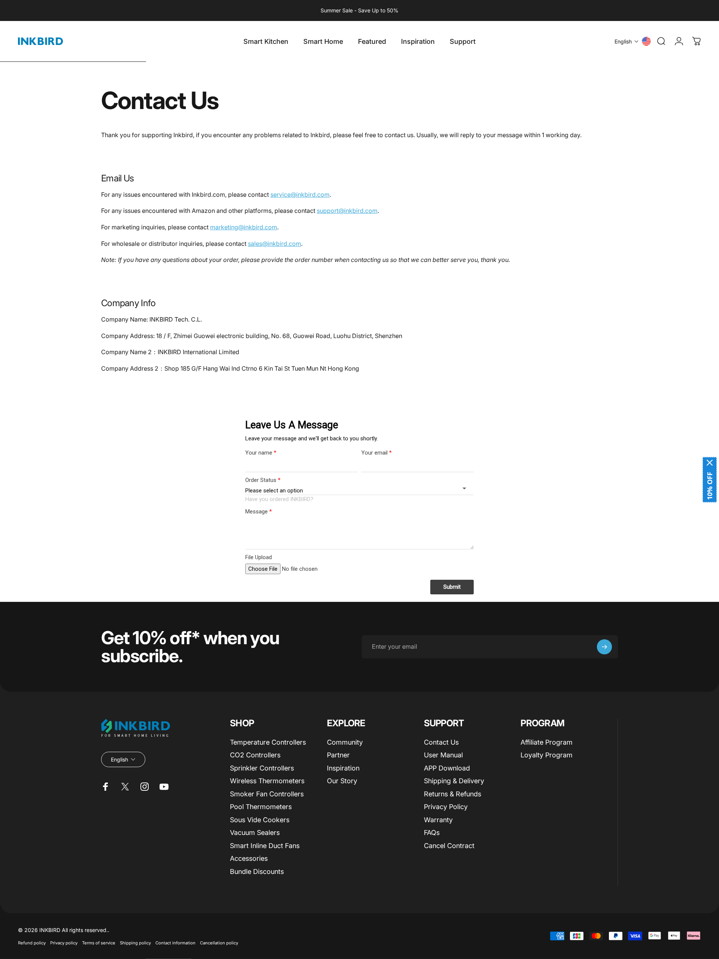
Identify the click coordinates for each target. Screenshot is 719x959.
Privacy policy (64, 943)
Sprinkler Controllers (262, 768)
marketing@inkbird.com (243, 227)
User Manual (443, 755)
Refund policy (32, 943)
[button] (627, 41)
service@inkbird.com (300, 194)
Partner (338, 755)
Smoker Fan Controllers (267, 794)
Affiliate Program (547, 742)
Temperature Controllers (268, 742)
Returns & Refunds (452, 794)
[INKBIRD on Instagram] (144, 786)
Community (345, 742)
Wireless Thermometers (267, 781)
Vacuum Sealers (255, 832)
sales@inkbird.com (274, 243)
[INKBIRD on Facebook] (105, 786)
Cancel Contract (449, 846)
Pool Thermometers (261, 807)
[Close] (710, 462)
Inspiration (343, 768)
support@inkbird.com (347, 210)
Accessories (249, 858)
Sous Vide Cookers (259, 820)
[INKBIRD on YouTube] (164, 786)
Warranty (438, 820)
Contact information (175, 943)
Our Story (342, 781)
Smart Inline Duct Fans (265, 846)
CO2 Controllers (255, 755)
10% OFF (709, 485)
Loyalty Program (547, 755)
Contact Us (441, 742)
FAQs (432, 832)
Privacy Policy (446, 807)
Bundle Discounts (257, 871)
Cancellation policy (219, 943)
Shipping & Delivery (454, 781)
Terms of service (98, 943)
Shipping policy (135, 943)
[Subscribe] (604, 646)
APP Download (447, 768)
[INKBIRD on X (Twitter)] (125, 786)
